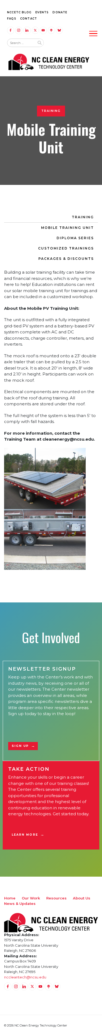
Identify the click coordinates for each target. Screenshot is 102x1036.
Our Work (31, 898)
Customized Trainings (66, 248)
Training (83, 217)
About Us (81, 898)
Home (10, 898)
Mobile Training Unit (67, 228)
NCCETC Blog (19, 12)
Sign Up (20, 746)
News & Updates (20, 903)
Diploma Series (75, 238)
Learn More (25, 834)
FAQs (11, 18)
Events (42, 12)
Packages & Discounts (66, 259)
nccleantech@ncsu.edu (25, 977)
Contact (28, 18)
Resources (56, 898)
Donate (59, 12)
